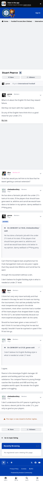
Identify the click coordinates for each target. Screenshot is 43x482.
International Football (26, 84)
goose (8, 84)
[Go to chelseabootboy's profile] (4, 190)
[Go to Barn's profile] (4, 291)
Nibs (9, 339)
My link (4, 120)
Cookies (23, 469)
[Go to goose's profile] (3, 84)
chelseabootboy (13, 189)
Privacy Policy (14, 469)
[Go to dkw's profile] (4, 173)
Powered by (21, 473)
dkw (9, 173)
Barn (9, 290)
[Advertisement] (21, 45)
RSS (31, 469)
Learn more (4, 4)
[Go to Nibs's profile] (4, 340)
